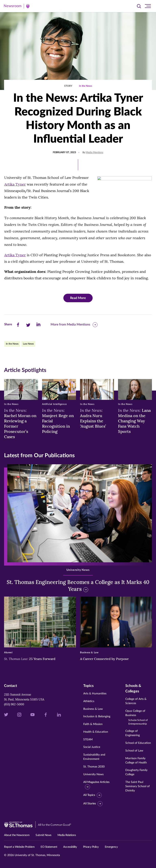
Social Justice (91, 747)
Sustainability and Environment (94, 756)
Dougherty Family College (136, 772)
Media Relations (66, 835)
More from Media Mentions (70, 324)
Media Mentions (94, 152)
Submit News (43, 835)
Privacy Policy (91, 847)
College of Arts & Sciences (135, 701)
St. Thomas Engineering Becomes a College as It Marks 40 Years (78, 585)
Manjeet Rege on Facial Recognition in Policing (58, 421)
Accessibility (70, 847)
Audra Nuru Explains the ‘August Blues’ (93, 418)
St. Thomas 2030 (94, 766)
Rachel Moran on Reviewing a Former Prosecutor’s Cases (20, 423)
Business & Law (93, 709)
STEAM (88, 739)
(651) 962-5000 (14, 704)
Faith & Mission (93, 724)
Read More (78, 298)
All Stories (89, 803)
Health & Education (95, 731)
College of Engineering (132, 733)
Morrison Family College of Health (136, 760)
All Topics (89, 795)
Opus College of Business (136, 717)
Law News (28, 344)
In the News (85, 86)
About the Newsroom (16, 835)
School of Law (134, 750)
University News (93, 774)
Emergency (111, 847)
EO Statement (49, 847)
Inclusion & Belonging (96, 716)
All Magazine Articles (96, 782)
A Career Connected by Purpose (105, 659)
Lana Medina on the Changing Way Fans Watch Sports (134, 421)
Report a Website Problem (19, 847)
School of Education (138, 743)
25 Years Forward (29, 659)
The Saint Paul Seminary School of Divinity (137, 786)
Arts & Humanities (94, 693)
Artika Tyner (15, 184)
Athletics (88, 701)
